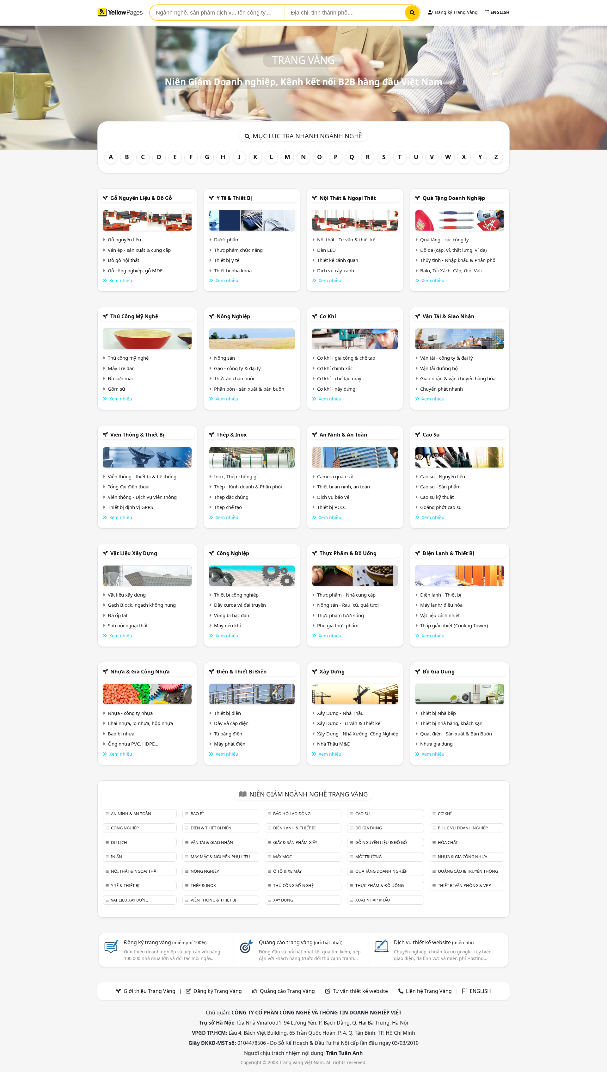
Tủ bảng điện (228, 733)
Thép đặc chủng (231, 497)
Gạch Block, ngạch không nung (142, 605)
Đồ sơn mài (120, 378)
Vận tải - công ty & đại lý (446, 358)
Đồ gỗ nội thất (123, 260)
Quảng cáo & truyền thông (468, 871)
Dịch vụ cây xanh (335, 270)
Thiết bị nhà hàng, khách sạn (451, 723)
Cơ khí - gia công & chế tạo (346, 358)
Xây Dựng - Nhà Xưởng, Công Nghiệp (357, 733)
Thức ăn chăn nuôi (234, 378)
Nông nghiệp (233, 316)
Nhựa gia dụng (436, 743)
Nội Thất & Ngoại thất (348, 198)
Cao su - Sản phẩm (440, 486)
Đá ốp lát (117, 615)
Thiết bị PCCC (331, 507)
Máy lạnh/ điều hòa (441, 605)
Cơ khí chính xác (335, 368)
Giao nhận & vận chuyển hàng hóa (457, 378)
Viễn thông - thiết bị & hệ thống (142, 476)
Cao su (431, 434)
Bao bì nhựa (121, 733)
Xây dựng (332, 671)
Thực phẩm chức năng (238, 250)
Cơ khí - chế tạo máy (339, 378)
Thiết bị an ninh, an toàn (343, 486)
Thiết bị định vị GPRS (130, 507)
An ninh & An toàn (343, 434)
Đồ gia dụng (439, 671)
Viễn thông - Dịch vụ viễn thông (142, 497)
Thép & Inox (232, 434)
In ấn (116, 856)
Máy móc (282, 856)
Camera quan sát (335, 476)
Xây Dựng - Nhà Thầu (340, 713)
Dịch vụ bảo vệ (333, 497)
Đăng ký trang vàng (165, 942)
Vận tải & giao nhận (449, 316)
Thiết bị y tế (226, 260)
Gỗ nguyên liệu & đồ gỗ (141, 198)
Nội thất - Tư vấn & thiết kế (346, 239)
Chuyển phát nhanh (441, 389)
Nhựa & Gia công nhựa (140, 671)
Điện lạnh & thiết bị (448, 553)
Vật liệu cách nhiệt (440, 615)
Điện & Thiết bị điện (242, 671)
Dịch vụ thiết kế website (434, 942)
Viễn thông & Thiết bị (137, 434)
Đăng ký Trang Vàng (456, 12)
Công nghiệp (233, 553)
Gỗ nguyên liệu (124, 239)
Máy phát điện (229, 743)
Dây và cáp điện (231, 723)
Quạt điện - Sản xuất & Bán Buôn (456, 733)
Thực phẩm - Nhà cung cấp (346, 595)
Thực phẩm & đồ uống (348, 553)
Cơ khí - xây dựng (336, 389)
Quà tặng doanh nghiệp (454, 198)
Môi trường (368, 856)
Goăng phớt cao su (441, 507)
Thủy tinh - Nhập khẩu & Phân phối (458, 260)
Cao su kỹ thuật (437, 497)
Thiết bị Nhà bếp (438, 713)
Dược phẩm (227, 239)
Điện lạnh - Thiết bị (440, 595)
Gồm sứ (116, 389)
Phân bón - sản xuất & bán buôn (249, 389)
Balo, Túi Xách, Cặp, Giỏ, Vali (451, 270)
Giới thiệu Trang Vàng (149, 991)
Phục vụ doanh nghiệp (463, 828)
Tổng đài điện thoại (129, 486)
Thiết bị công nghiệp (236, 595)
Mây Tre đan (121, 368)
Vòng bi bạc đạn (231, 615)
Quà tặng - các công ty (444, 239)
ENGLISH (499, 12)
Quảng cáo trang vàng (300, 942)
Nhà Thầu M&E (333, 743)
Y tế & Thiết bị (234, 198)
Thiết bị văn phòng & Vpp (464, 885)
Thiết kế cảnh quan (337, 260)
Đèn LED (326, 250)
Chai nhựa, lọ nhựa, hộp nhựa (140, 723)
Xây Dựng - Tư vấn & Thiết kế (348, 723)
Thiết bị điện (227, 713)
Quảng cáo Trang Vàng (287, 991)
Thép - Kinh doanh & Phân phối (248, 486)
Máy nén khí (227, 625)
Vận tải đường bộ (439, 368)
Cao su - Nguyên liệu (442, 476)
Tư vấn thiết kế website (361, 991)
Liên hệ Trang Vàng (429, 991)
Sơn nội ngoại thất (128, 625)
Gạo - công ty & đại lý (237, 368)
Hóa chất (448, 842)
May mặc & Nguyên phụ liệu (220, 856)
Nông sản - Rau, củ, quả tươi (348, 605)
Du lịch (119, 842)
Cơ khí (328, 316)
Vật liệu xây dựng (133, 553)
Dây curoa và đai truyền (240, 605)
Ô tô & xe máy (287, 871)
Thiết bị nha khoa (233, 270)
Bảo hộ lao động (291, 813)
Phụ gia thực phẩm (338, 625)
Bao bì (197, 813)
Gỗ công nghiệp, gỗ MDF (135, 270)
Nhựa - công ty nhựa (130, 713)
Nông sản (224, 358)
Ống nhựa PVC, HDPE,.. (133, 743)
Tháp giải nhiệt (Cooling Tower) (454, 625)
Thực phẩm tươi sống (340, 615)
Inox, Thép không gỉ (236, 476)
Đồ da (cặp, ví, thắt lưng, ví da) (453, 250)
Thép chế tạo (228, 507)
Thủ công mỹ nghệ (134, 316)
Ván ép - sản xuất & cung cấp (139, 250)
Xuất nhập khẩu (372, 900)
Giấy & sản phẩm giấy (295, 842)
